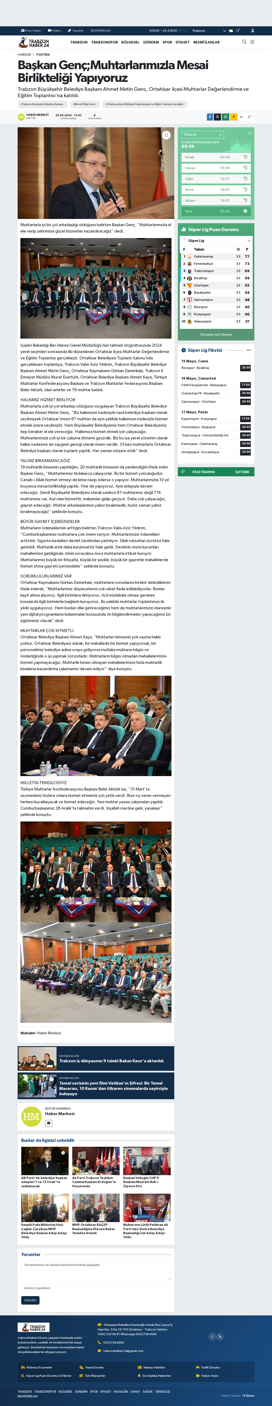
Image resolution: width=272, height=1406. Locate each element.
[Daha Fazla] (233, 117)
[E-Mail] (48, 1123)
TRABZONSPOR (104, 42)
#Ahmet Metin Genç (84, 104)
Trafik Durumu (210, 1367)
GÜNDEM (151, 42)
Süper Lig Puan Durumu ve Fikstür (48, 1375)
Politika (43, 54)
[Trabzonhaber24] (34, 42)
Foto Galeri (33, 30)
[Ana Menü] (252, 42)
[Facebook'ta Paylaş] (210, 117)
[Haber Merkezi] (31, 1116)
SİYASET (183, 42)
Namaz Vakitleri (154, 1367)
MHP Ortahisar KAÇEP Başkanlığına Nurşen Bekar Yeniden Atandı (93, 1229)
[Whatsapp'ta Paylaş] (225, 117)
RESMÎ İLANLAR (206, 42)
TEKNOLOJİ (162, 1391)
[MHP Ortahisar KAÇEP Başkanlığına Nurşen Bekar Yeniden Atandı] (96, 1208)
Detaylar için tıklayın (216, 334)
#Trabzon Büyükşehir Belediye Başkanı (42, 104)
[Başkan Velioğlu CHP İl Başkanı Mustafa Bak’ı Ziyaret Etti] (147, 1161)
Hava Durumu (94, 1367)
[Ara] (245, 42)
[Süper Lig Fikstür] (249, 350)
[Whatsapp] (212, 1336)
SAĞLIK (148, 1391)
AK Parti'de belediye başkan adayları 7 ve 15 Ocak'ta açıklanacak (44, 1182)
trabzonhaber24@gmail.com (123, 1351)
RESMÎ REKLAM (101, 30)
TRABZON (79, 42)
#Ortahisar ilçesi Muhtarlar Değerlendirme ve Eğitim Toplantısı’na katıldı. (145, 104)
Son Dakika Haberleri (156, 1375)
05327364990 (113, 1342)
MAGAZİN (121, 1391)
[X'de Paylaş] (217, 117)
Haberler (24, 54)
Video (56, 30)
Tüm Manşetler (95, 1375)
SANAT (135, 1391)
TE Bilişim (248, 1395)
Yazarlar (78, 30)
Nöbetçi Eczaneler (39, 1367)
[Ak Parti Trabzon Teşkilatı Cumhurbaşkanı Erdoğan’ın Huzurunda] (96, 1161)
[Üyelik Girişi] (251, 30)
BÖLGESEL (130, 42)
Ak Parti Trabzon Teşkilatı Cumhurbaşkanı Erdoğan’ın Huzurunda (94, 1182)
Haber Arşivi (209, 1375)
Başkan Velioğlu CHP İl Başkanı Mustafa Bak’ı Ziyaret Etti (141, 1182)
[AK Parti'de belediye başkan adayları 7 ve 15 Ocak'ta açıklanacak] (45, 1161)
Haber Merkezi (60, 1114)
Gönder (30, 1300)
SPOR (167, 42)
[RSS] (220, 1336)
